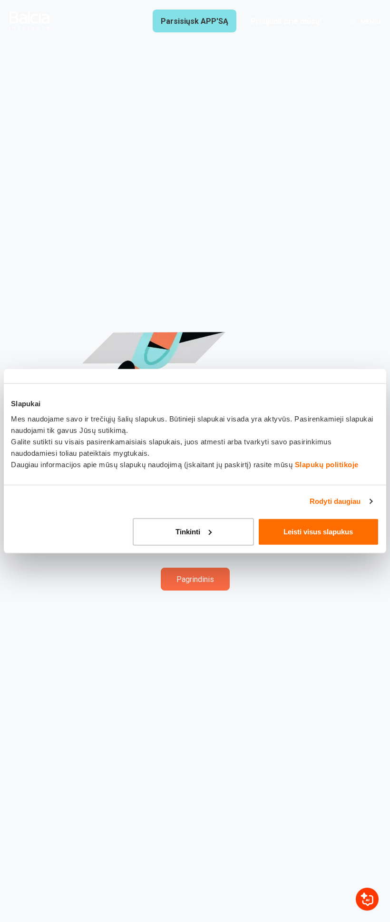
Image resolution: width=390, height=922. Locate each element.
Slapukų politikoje (327, 464)
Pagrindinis (195, 579)
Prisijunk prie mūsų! (286, 21)
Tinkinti (188, 531)
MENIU (370, 21)
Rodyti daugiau (335, 501)
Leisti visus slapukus (318, 531)
